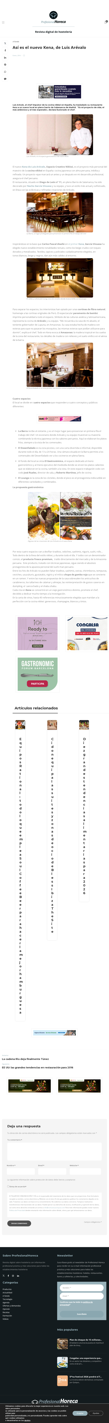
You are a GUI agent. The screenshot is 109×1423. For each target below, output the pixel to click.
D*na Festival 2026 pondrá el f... (86, 1376)
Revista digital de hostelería (53, 32)
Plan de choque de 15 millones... (86, 1340)
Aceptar (80, 1413)
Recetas (6, 1312)
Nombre (11, 1165)
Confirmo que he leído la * (76, 1303)
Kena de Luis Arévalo (33, 166)
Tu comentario (14, 1140)
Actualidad (7, 1292)
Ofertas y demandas (12, 1305)
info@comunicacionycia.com (54, 1207)
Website (74, 1165)
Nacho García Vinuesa (39, 185)
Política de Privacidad (17, 1210)
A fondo (16, 42)
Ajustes (96, 1413)
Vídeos (6, 1319)
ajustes (27, 1420)
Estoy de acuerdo (18, 1186)
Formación (7, 1315)
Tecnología (7, 1299)
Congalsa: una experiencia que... (86, 1358)
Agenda (6, 1302)
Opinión (6, 1309)
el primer (76, 243)
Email (41, 1165)
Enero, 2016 (17, 55)
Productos (7, 1289)
